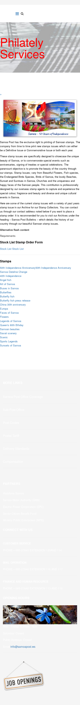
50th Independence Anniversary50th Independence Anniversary (35, 268)
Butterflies (5, 292)
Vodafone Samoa (13, 493)
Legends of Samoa (10, 321)
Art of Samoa (7, 284)
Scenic (4, 337)
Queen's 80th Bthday (11, 325)
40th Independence (10, 276)
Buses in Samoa (9, 288)
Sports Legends (9, 341)
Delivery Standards (16, 448)
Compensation (13, 461)
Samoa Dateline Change (13, 272)
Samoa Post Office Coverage (23, 396)
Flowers (4, 317)
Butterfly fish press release (15, 300)
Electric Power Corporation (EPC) (23, 507)
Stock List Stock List (12, 249)
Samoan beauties (10, 329)
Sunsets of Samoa (10, 345)
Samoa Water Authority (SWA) (21, 500)
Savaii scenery (8, 333)
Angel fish (5, 280)
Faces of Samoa (9, 312)
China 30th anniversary (13, 304)
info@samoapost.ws (22, 646)
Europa (4, 308)
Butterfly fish (7, 296)
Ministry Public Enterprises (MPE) (23, 520)
